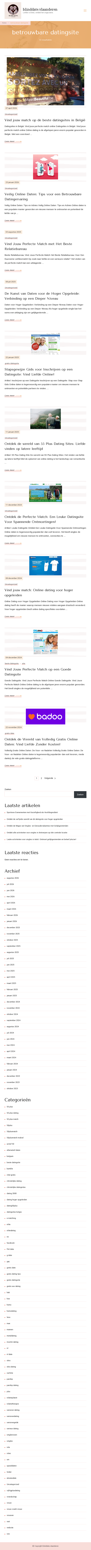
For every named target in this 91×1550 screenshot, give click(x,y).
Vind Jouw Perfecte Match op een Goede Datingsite (38, 671)
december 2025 (13, 927)
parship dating (12, 1385)
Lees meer (10, 141)
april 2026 (11, 903)
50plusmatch (12, 1131)
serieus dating (12, 1429)
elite (9, 1224)
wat (8, 1521)
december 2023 (13, 1076)
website (10, 1528)
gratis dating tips (14, 1274)
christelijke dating (14, 1181)
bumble (10, 1169)
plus (8, 1391)
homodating (11, 1311)
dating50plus (12, 1206)
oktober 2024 (12, 1014)
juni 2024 (10, 1039)
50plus (9, 1125)
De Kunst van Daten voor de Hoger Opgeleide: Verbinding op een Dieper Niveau (42, 296)
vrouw (9, 1503)
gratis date (9, 733)
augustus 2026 (13, 878)
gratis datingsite (12, 363)
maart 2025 (11, 983)
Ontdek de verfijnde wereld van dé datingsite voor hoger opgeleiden (35, 819)
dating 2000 (12, 1193)
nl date (9, 1354)
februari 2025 (12, 989)
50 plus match (12, 1119)
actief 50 (10, 1144)
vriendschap (12, 1497)
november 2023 (13, 1082)
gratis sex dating (14, 1286)
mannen (10, 1330)
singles (10, 1441)
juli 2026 (10, 884)
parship (10, 1379)
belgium (10, 1156)
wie (8, 1534)
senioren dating (13, 1410)
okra (8, 1360)
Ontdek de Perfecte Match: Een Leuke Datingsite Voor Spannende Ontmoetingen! (44, 519)
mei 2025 (11, 971)
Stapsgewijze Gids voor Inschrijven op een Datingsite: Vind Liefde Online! (39, 371)
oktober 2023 (12, 1088)
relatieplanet (12, 1398)
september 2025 (13, 946)
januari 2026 (12, 921)
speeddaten (12, 1466)
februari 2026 (12, 915)
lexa (8, 1317)
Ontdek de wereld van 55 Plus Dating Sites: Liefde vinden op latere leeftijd (45, 446)
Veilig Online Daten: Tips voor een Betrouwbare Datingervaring (43, 196)
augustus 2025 (13, 952)
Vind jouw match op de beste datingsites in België (45, 120)
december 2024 (13, 1002)
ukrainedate (11, 1478)
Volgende (48, 778)
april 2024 (11, 1051)
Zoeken (8, 789)
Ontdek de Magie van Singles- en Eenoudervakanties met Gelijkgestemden (37, 826)
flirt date (10, 1249)
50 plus (10, 1107)
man (8, 1323)
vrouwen (10, 1515)
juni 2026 (10, 890)
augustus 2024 (13, 1027)
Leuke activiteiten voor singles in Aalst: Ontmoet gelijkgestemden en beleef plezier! (41, 839)
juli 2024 (10, 1033)
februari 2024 (12, 1064)
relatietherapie (13, 1404)
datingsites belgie (14, 1212)
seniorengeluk (12, 1422)
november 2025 (13, 934)
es (8, 1237)
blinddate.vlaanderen (40, 9)
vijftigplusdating (13, 1490)
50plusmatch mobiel (15, 1138)
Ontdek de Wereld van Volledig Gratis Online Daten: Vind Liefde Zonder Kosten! (41, 741)
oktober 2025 (12, 940)
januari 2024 (12, 1070)
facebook (11, 1243)
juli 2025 (10, 958)
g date (9, 1255)
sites (9, 1453)
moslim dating (12, 1342)
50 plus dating (12, 1113)
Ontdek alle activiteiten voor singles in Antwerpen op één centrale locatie (37, 833)
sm (8, 1460)
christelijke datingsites (16, 1187)
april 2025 (11, 977)
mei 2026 (11, 897)
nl (7, 1348)
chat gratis (11, 1175)
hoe (8, 1299)
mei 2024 (11, 1045)
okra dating (11, 1367)
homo (9, 1305)
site (23, 663)
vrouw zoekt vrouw (14, 1509)
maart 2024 (11, 1058)
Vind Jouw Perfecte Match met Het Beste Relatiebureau (38, 246)
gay (8, 1261)
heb (8, 1292)
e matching (11, 1218)
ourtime (10, 1373)
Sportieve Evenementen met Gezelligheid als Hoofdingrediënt (32, 812)
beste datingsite (12, 663)
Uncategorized (11, 114)
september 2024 (13, 1020)
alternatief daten (13, 1150)
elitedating (11, 1230)
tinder (9, 1472)
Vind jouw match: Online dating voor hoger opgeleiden (39, 592)
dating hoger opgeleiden (17, 1200)
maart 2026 (11, 909)
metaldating (12, 1336)
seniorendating (13, 1416)
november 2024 (13, 1008)
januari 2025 (12, 996)
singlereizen (12, 1435)
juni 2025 (10, 965)
